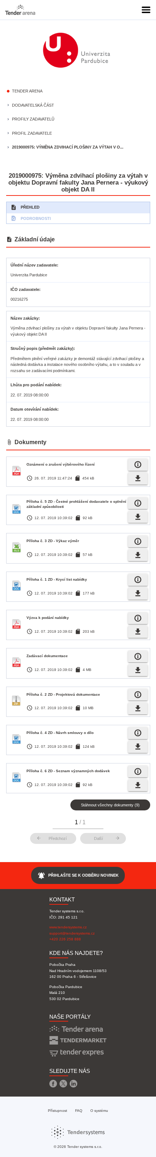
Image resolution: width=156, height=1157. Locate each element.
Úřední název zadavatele (34, 265)
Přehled (25, 207)
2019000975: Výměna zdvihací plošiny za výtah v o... (67, 147)
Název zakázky (24, 318)
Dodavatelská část (33, 105)
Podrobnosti (31, 218)
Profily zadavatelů (33, 119)
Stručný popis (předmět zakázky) (42, 348)
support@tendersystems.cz (72, 933)
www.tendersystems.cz (68, 927)
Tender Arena (27, 91)
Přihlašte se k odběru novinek (78, 876)
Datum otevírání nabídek (34, 409)
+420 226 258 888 (65, 939)
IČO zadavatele (25, 289)
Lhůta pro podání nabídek (35, 385)
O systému (99, 1111)
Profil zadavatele (32, 133)
